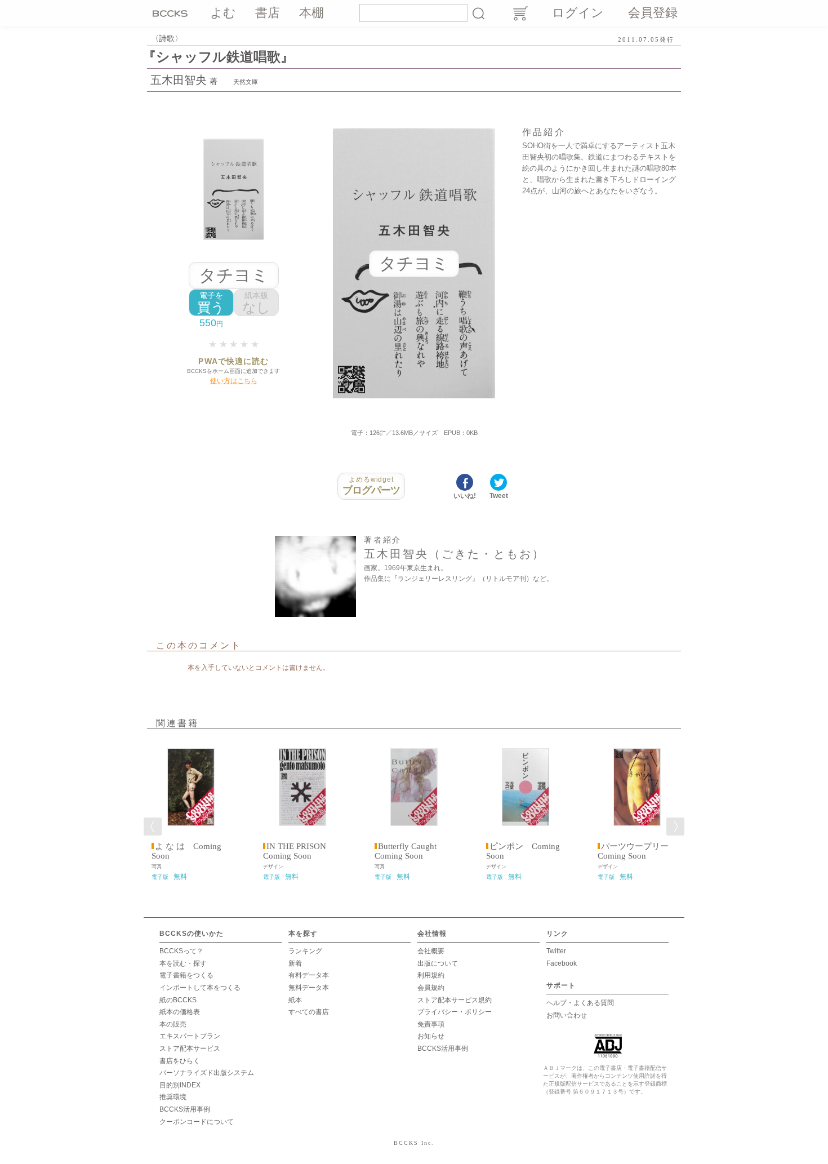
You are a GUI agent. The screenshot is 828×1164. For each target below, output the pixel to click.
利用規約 (430, 975)
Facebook (561, 963)
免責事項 (430, 1024)
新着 (295, 963)
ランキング (305, 951)
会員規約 (430, 988)
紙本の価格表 (179, 1012)
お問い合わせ (566, 1015)
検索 (478, 13)
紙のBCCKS (178, 1000)
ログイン (578, 13)
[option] (191, 810)
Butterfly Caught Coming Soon (410, 851)
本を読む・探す (183, 963)
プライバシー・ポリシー (454, 1012)
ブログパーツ (371, 486)
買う (211, 303)
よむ (223, 13)
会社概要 (430, 951)
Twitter (556, 951)
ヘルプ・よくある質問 (580, 1003)
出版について (437, 963)
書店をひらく (179, 1061)
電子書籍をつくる (186, 975)
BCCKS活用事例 (184, 1109)
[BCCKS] (172, 13)
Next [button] (675, 827)
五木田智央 (178, 80)
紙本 (295, 1000)
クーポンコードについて (196, 1122)
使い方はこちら (233, 381)
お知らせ (430, 1036)
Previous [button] (153, 827)
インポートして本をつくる (200, 988)
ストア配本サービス (189, 1048)
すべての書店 (308, 1012)
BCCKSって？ (181, 951)
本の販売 (172, 1024)
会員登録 (653, 13)
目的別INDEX (180, 1085)
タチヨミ (234, 275)
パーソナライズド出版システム (206, 1073)
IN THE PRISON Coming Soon (299, 851)
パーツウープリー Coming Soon (637, 851)
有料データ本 (308, 975)
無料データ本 (308, 988)
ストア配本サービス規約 (454, 1000)
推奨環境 (172, 1097)
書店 (267, 13)
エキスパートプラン (189, 1036)
